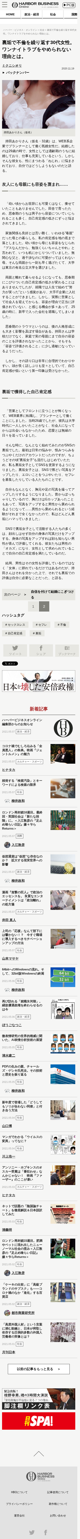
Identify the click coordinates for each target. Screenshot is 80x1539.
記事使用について (58, 1492)
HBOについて (19, 1492)
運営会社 (19, 1515)
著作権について (58, 1503)
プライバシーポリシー (19, 1503)
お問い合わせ (58, 1515)
